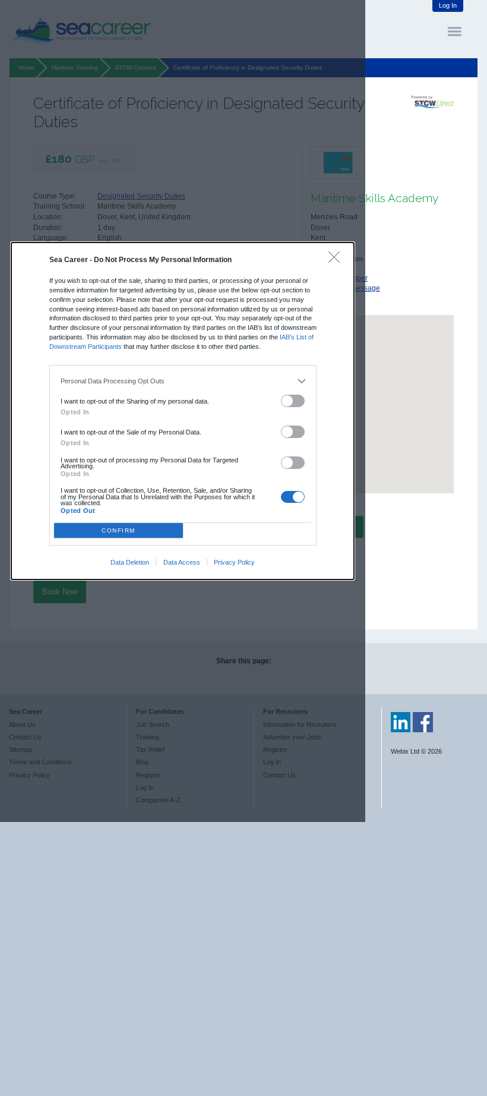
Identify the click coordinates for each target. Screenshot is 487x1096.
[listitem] (183, 381)
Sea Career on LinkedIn (401, 722)
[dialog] (183, 410)
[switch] (293, 401)
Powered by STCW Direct (433, 102)
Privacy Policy (234, 562)
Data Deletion (129, 562)
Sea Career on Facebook (423, 722)
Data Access (181, 562)
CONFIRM (118, 530)
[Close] (337, 260)
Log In (448, 5)
